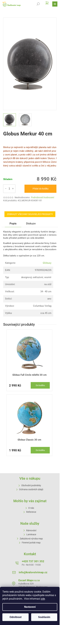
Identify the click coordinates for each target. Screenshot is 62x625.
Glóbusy (47, 262)
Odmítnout (15, 617)
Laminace (31, 534)
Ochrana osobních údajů (31, 489)
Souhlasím (44, 617)
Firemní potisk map (31, 542)
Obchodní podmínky (31, 485)
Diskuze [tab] (31, 223)
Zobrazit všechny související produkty (30, 214)
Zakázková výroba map (31, 538)
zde (43, 598)
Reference (31, 512)
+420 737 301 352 (33, 561)
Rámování (31, 530)
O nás (31, 508)
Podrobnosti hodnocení (42, 197)
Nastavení (30, 606)
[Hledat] (38, 4)
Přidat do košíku (40, 188)
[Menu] (55, 4)
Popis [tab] (13, 223)
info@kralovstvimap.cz (33, 572)
